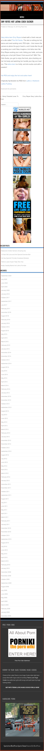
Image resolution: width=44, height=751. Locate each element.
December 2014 (6, 352)
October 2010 (5, 535)
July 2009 (4, 590)
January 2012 (5, 480)
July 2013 (4, 415)
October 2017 (5, 297)
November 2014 (6, 356)
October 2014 (5, 360)
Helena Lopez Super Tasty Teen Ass (12, 262)
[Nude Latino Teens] (21, 10)
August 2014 (5, 367)
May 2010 (4, 554)
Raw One (24, 27)
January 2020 (5, 290)
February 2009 (5, 608)
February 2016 (5, 319)
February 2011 (5, 521)
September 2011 (6, 495)
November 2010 (6, 532)
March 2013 (4, 429)
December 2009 (6, 572)
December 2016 (6, 312)
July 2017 (4, 305)
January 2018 (5, 294)
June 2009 (4, 594)
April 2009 (4, 601)
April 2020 (4, 287)
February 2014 (5, 389)
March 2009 (4, 605)
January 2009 (5, 612)
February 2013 (5, 433)
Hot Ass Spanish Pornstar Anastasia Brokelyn (15, 258)
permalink (13, 89)
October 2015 (5, 327)
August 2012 (5, 455)
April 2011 (4, 513)
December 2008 (6, 616)
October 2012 (5, 448)
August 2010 (5, 543)
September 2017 (6, 301)
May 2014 (4, 378)
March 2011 (4, 517)
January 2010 (5, 568)
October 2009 (5, 579)
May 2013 (4, 422)
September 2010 (6, 539)
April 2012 (4, 469)
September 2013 (6, 407)
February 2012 (5, 477)
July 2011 (4, 502)
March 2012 (4, 473)
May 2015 (4, 334)
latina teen (11, 64)
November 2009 (6, 576)
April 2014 (4, 382)
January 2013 (5, 437)
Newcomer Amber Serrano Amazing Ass (13, 251)
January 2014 (5, 393)
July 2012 (4, 459)
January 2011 (5, 524)
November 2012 (6, 444)
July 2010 (4, 546)
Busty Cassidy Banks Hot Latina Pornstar (13, 265)
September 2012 (6, 451)
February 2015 (5, 345)
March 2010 (4, 561)
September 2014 (6, 363)
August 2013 (5, 411)
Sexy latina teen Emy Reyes (11, 37)
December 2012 (6, 440)
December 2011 (6, 484)
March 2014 (4, 385)
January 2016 (5, 323)
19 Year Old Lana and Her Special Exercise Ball (15, 254)
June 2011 (4, 506)
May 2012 (4, 466)
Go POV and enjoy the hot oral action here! (16, 75)
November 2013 (6, 400)
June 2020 (4, 283)
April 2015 (4, 338)
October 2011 (5, 491)
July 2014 (4, 371)
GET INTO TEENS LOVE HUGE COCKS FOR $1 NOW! (22, 687)
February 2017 (5, 308)
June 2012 (4, 462)
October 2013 (5, 404)
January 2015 (5, 349)
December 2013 (6, 396)
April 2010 (4, 557)
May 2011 (4, 510)
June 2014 (4, 374)
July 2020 (4, 279)
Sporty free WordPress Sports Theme (15, 746)
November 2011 (6, 488)
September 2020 (6, 276)
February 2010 (5, 565)
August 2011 (5, 499)
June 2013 (4, 418)
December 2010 (6, 528)
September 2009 (6, 583)
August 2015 (5, 330)
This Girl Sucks (17, 40)
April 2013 (4, 426)
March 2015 (4, 341)
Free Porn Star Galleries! (22, 660)
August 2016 (5, 316)
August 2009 (5, 586)
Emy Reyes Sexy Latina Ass (33, 96)
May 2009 (4, 597)
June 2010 (4, 550)
